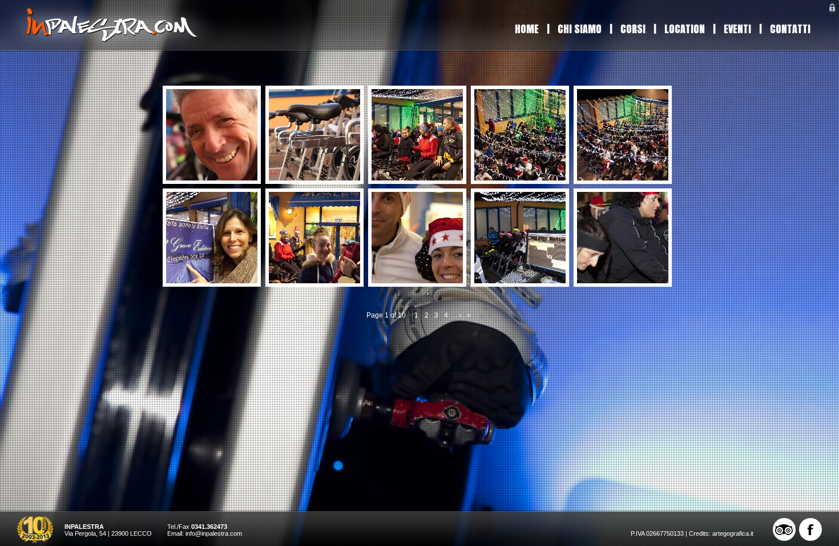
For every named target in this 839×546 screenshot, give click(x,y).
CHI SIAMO (580, 29)
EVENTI (737, 29)
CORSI (633, 29)
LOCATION (684, 29)
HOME (527, 29)
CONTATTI (790, 29)
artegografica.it (732, 533)
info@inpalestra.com (213, 533)
